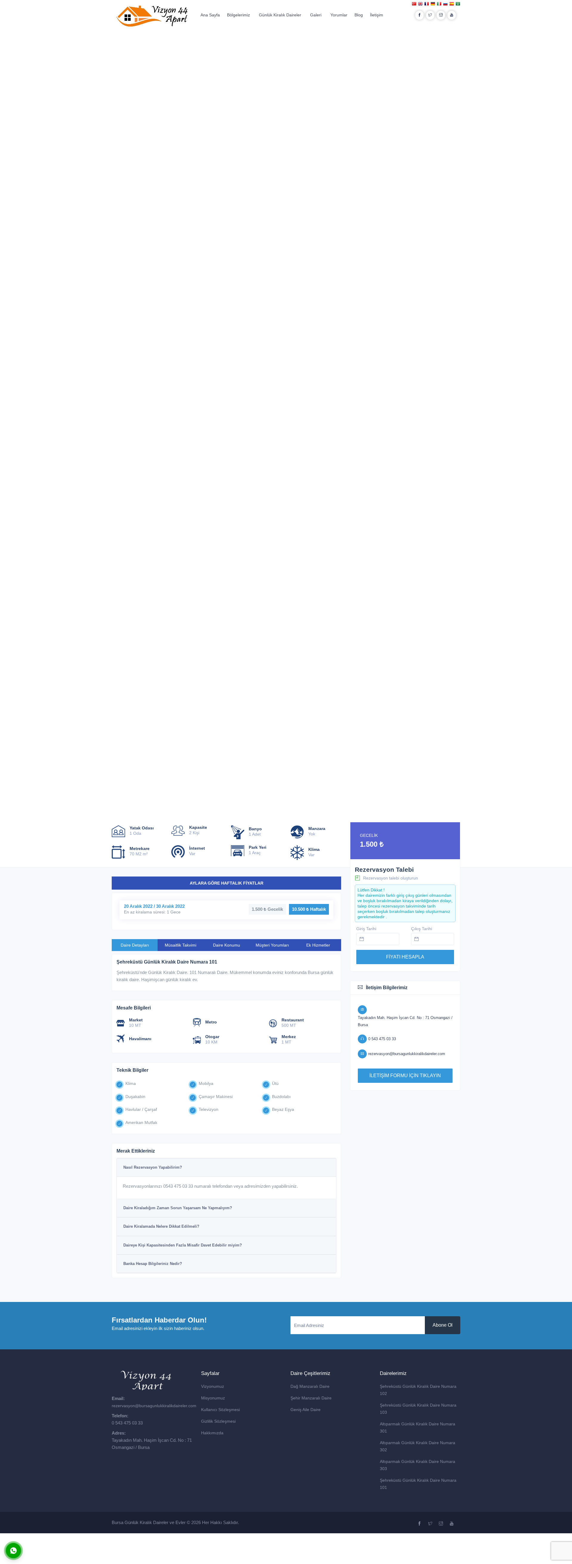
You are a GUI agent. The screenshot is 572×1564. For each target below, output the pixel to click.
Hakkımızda (212, 1432)
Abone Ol (443, 1325)
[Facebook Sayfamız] (420, 1523)
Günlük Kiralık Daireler (280, 15)
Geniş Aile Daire (305, 1409)
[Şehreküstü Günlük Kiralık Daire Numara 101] (63, 70)
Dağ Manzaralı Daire (309, 1386)
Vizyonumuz (212, 1386)
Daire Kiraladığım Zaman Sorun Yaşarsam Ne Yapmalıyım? (177, 1208)
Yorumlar (338, 15)
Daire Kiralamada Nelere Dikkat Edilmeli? (161, 1226)
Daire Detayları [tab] (135, 945)
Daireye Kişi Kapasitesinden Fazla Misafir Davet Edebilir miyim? (182, 1245)
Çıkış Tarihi (421, 928)
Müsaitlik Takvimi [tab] (180, 945)
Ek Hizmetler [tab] (318, 945)
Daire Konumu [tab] (226, 945)
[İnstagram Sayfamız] (441, 1523)
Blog (359, 15)
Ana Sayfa (210, 15)
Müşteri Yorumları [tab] (272, 945)
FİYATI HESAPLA (405, 956)
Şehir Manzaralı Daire (311, 1398)
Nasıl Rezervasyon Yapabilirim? (152, 1167)
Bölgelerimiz (238, 15)
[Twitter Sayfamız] (431, 1523)
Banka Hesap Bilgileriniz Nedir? (152, 1263)
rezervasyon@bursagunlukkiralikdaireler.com (154, 1405)
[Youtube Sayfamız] (452, 1523)
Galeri (315, 15)
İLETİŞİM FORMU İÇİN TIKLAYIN (405, 1075)
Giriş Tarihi (366, 928)
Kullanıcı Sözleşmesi (220, 1409)
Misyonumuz (213, 1398)
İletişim (376, 15)
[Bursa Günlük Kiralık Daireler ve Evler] (152, 15)
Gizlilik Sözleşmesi (218, 1421)
